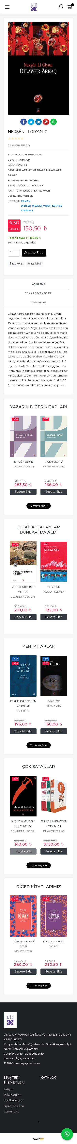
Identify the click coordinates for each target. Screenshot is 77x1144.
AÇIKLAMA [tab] (38, 284)
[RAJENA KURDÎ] (53, 436)
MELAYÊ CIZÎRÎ (23, 951)
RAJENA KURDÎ (53, 461)
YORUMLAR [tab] (38, 302)
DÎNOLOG (54, 701)
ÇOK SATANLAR (38, 766)
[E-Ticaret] (38, 1138)
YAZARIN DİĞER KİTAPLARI (38, 406)
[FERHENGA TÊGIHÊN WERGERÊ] (23, 676)
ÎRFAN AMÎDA (54, 705)
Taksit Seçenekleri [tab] (38, 293)
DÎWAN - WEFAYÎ (54, 941)
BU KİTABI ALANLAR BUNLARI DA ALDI (38, 529)
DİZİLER (26, 205)
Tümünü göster (39, 505)
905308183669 (13, 1053)
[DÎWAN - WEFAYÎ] (53, 916)
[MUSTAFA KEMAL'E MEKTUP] (23, 562)
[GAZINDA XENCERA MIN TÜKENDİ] (23, 796)
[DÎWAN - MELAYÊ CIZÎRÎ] (23, 916)
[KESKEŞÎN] (53, 562)
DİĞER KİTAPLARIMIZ (38, 886)
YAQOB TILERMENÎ (54, 591)
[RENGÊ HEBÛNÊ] (23, 436)
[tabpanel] (38, 68)
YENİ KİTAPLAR (39, 646)
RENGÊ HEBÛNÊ (23, 461)
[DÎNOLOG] (53, 676)
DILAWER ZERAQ (23, 466)
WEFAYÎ (53, 946)
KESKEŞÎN (54, 586)
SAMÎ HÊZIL (23, 710)
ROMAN (25, 201)
